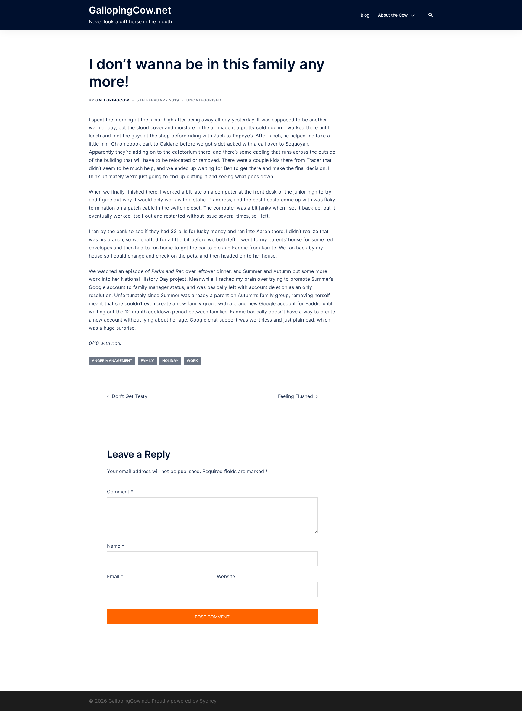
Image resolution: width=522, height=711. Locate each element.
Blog (365, 15)
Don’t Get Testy (129, 396)
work (192, 360)
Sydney (208, 701)
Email (115, 576)
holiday (170, 360)
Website (226, 576)
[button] (430, 15)
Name (115, 546)
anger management (112, 360)
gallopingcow (112, 100)
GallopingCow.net (130, 10)
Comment (120, 491)
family (147, 360)
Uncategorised (203, 100)
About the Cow (393, 15)
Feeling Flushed (295, 396)
